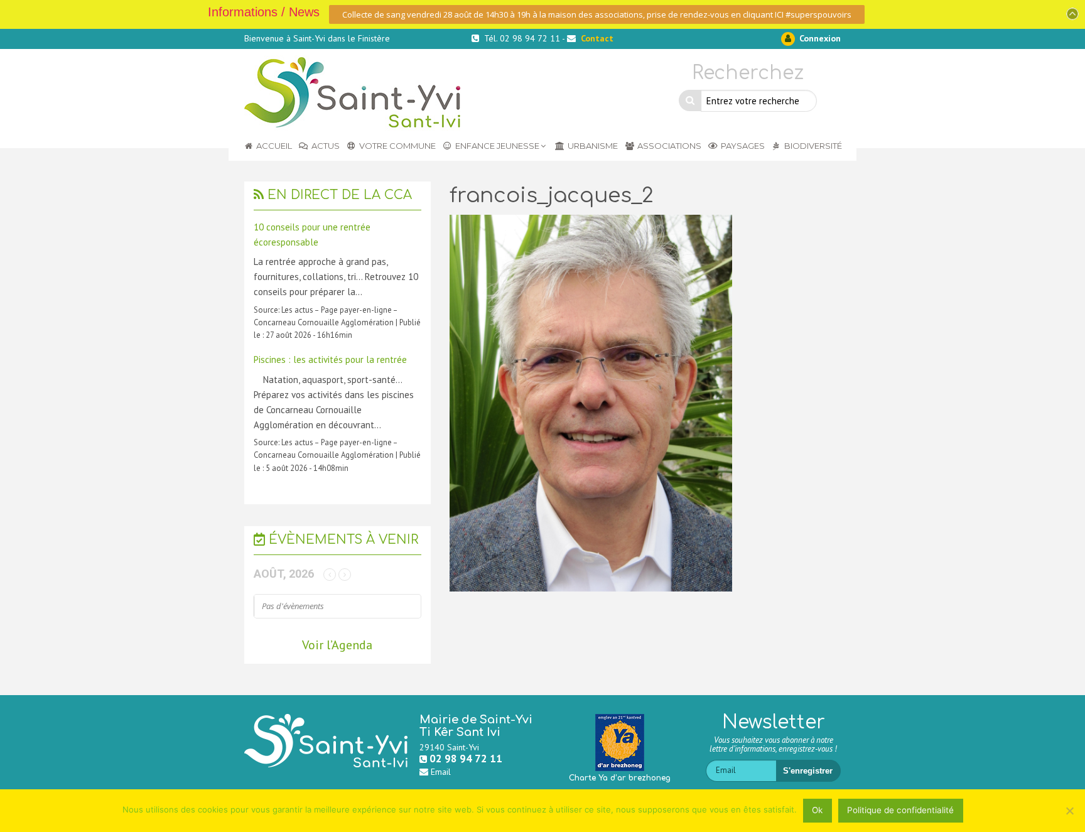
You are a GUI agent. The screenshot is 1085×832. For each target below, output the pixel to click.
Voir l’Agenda (337, 645)
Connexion (819, 38)
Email (441, 771)
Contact (597, 38)
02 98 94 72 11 (465, 758)
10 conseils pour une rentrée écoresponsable (312, 234)
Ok (817, 810)
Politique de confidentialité (900, 810)
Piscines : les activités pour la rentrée (330, 359)
